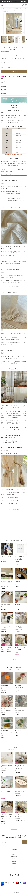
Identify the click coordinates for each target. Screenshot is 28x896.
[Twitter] (12, 875)
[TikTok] (18, 875)
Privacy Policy (14, 852)
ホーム (2, 8)
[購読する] (24, 842)
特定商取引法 (14, 856)
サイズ (16, 55)
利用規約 (14, 863)
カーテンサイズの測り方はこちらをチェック (12, 158)
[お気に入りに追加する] (22, 31)
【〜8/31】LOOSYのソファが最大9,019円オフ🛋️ (14, 1)
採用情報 (14, 861)
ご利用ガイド (14, 849)
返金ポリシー (14, 866)
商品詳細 (3, 86)
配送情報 (3, 93)
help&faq (14, 854)
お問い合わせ (14, 858)
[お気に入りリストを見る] (22, 5)
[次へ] (26, 39)
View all (14, 659)
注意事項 (3, 90)
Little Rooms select (6, 51)
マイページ (14, 868)
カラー (3, 55)
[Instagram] (10, 875)
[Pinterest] (15, 875)
